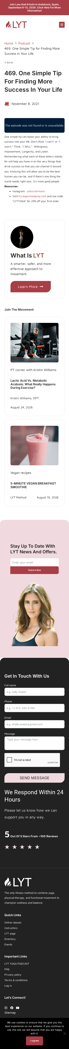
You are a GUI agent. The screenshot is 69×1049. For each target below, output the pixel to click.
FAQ (6, 969)
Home (8, 43)
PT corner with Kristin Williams (33, 370)
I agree (34, 1040)
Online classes (12, 922)
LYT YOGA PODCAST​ (16, 963)
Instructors (10, 927)
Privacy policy (12, 974)
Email (7, 717)
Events (8, 944)
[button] (62, 25)
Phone (8, 701)
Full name (10, 685)
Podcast (24, 43)
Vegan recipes (20, 473)
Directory (10, 938)
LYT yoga (9, 933)
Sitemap (10, 1012)
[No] (64, 1033)
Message (9, 733)
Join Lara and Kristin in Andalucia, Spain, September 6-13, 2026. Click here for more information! (34, 7)
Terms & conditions (16, 980)
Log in (8, 985)
